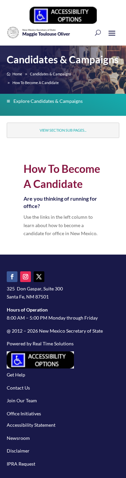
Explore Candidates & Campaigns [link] (48, 101)
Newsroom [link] (18, 438)
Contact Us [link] (18, 388)
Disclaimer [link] (18, 451)
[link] (63, 22)
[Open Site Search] (98, 32)
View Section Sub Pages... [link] (63, 130)
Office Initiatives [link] (24, 413)
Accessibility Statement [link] (31, 425)
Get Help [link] (16, 375)
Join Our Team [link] (22, 400)
